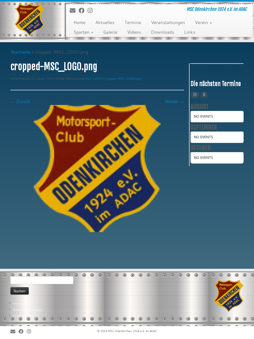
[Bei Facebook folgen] (83, 11)
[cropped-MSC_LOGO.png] (97, 168)
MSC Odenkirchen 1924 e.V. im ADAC (132, 331)
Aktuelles (104, 22)
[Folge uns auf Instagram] (92, 11)
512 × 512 (93, 78)
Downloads (162, 32)
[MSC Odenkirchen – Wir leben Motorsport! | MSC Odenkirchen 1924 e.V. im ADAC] (30, 20)
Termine (132, 22)
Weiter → (174, 101)
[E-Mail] (74, 11)
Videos (134, 32)
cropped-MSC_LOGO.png (122, 78)
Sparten (82, 32)
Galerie (110, 32)
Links (189, 32)
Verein (202, 22)
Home (79, 22)
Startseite (20, 52)
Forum (17, 316)
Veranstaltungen (168, 22)
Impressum (20, 303)
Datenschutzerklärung (27, 310)
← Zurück (20, 101)
